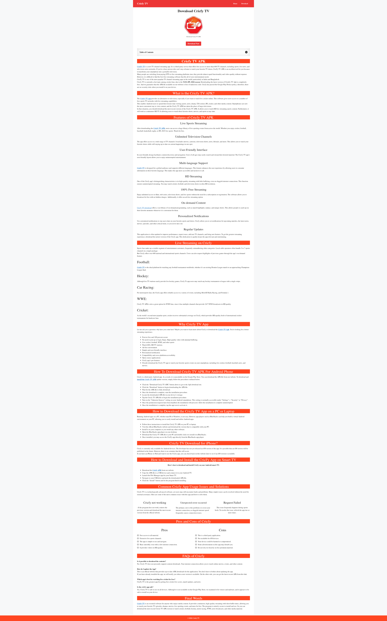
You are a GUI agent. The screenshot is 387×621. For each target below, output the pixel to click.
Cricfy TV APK (159, 128)
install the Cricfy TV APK (146, 379)
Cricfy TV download (144, 208)
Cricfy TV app (145, 98)
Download (244, 3)
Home (235, 3)
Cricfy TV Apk (223, 329)
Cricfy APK (156, 470)
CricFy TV (141, 66)
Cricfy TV (142, 3)
